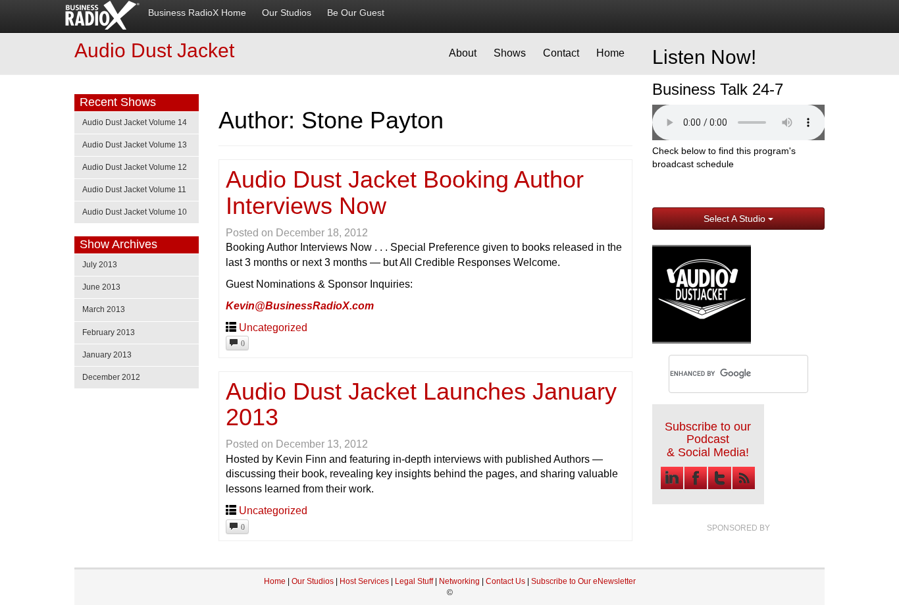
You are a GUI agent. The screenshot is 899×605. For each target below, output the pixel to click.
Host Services (364, 581)
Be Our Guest (355, 13)
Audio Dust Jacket (154, 50)
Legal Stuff (414, 581)
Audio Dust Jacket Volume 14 (134, 122)
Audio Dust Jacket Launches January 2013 (421, 404)
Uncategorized (273, 327)
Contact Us (506, 581)
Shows (510, 53)
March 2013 (103, 309)
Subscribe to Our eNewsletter (583, 581)
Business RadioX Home (197, 13)
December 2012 (111, 377)
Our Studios (286, 13)
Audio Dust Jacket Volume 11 (134, 189)
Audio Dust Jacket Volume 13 (134, 144)
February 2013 (108, 332)
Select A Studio (736, 218)
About (462, 53)
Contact (561, 53)
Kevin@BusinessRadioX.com (300, 305)
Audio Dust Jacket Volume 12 (134, 167)
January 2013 (107, 354)
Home (610, 53)
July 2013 (99, 264)
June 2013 (101, 287)
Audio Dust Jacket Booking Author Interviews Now (405, 192)
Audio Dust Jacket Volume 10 (134, 212)
